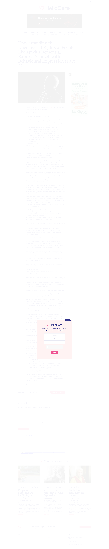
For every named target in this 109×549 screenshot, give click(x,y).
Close (67, 320)
